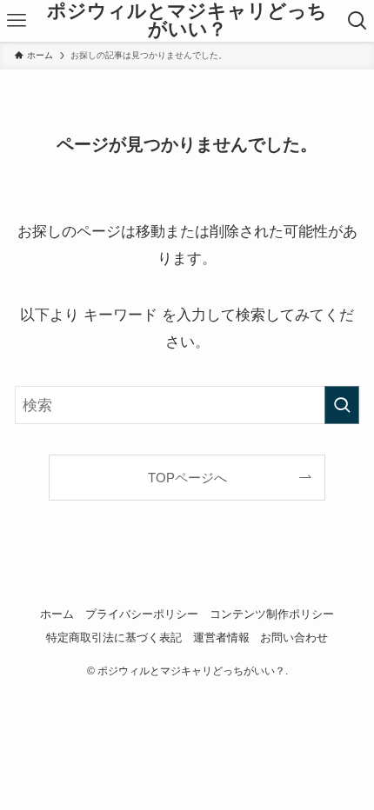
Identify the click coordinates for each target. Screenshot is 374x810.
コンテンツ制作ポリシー (272, 614)
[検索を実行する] (341, 405)
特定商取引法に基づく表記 (114, 637)
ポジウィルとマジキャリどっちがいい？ (187, 21)
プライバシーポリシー (141, 614)
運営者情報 (221, 637)
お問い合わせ (294, 637)
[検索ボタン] (357, 21)
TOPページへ (187, 477)
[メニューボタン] (17, 21)
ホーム (57, 614)
